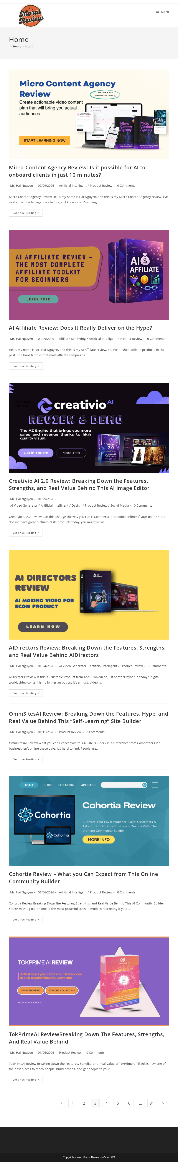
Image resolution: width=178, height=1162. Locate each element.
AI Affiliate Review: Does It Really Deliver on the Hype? (80, 327)
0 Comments (126, 185)
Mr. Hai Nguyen (21, 185)
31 (152, 1103)
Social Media (119, 505)
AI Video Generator (24, 505)
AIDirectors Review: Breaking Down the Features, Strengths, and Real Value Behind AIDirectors (87, 651)
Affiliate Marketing (72, 339)
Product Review (101, 185)
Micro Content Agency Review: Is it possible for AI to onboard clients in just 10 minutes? (77, 171)
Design (77, 505)
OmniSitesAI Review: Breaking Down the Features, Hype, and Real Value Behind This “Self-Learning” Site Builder (88, 717)
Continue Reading (28, 214)
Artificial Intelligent (73, 185)
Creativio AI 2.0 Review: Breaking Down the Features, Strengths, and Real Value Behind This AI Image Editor (79, 484)
